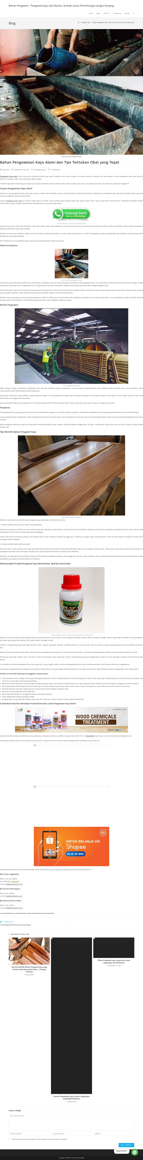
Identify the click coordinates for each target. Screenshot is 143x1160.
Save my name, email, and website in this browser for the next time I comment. (39, 1139)
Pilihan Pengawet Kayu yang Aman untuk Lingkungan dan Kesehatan (114, 961)
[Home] (78, 22)
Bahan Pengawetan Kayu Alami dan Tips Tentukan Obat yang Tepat (113, 22)
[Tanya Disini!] (134, 1152)
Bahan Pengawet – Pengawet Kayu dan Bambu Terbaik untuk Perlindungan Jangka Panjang (61, 5)
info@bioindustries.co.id (13, 884)
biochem (6, 170)
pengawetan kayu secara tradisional (42, 913)
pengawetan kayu (9, 913)
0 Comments (55, 170)
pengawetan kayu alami (14, 201)
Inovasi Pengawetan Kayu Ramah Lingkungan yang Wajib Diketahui (71, 1097)
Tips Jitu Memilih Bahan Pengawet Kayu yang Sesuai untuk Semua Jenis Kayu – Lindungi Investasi (29, 969)
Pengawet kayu (40, 170)
